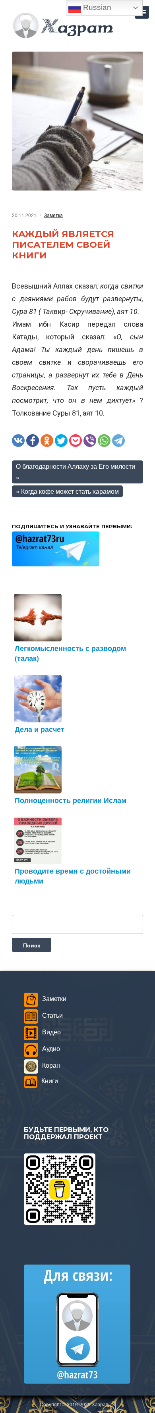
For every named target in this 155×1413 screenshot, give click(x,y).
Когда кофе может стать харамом (70, 491)
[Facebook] (32, 440)
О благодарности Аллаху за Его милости (75, 466)
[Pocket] (75, 440)
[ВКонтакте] (18, 440)
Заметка (53, 215)
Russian (96, 7)
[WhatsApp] (104, 440)
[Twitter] (61, 440)
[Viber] (89, 440)
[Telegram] (118, 440)
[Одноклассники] (47, 440)
